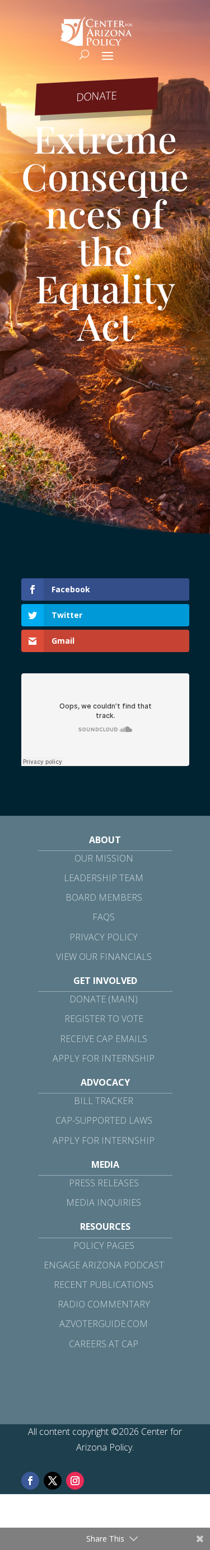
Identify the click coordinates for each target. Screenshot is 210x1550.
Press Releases (104, 1183)
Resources (105, 1226)
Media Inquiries (103, 1202)
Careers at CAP (103, 1344)
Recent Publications (103, 1284)
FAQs (103, 917)
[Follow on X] (53, 1481)
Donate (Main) (103, 999)
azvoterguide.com (103, 1324)
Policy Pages (103, 1245)
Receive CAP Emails (103, 1039)
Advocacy (105, 1082)
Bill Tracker (103, 1101)
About (105, 840)
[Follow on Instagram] (75, 1481)
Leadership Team (103, 878)
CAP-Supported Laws (103, 1120)
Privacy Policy (103, 937)
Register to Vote (103, 1018)
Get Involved (105, 980)
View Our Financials (104, 956)
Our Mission (103, 858)
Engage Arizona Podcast (104, 1265)
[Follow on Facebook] (30, 1481)
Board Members (104, 897)
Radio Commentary (104, 1304)
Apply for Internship (104, 1058)
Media (105, 1164)
